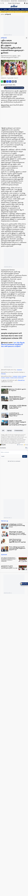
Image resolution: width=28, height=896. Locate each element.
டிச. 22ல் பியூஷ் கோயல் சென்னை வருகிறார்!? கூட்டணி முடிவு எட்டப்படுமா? (13, 344)
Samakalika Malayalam (22, 0)
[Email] (13, 81)
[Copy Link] (15, 81)
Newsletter (19, 369)
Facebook (15, 376)
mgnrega (9, 430)
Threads (12, 377)
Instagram (24, 376)
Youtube (3, 377)
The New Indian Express (5, 0)
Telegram (7, 377)
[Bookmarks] (25, 3)
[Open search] (3, 3)
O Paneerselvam (19, 430)
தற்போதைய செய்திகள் (14, 9)
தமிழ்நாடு (4, 37)
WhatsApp (3, 373)
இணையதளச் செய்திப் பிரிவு (8, 85)
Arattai (15, 377)
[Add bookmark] (26, 37)
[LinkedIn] (10, 81)
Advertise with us (8, 34)
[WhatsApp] (2, 81)
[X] (5, 81)
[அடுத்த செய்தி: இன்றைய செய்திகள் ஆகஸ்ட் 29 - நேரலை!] (27, 448)
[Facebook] (7, 81)
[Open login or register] (27, 3)
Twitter (19, 376)
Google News (21, 377)
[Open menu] (1, 3)
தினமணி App (21, 380)
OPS (3, 430)
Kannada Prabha (14, 0)
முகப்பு (5, 9)
